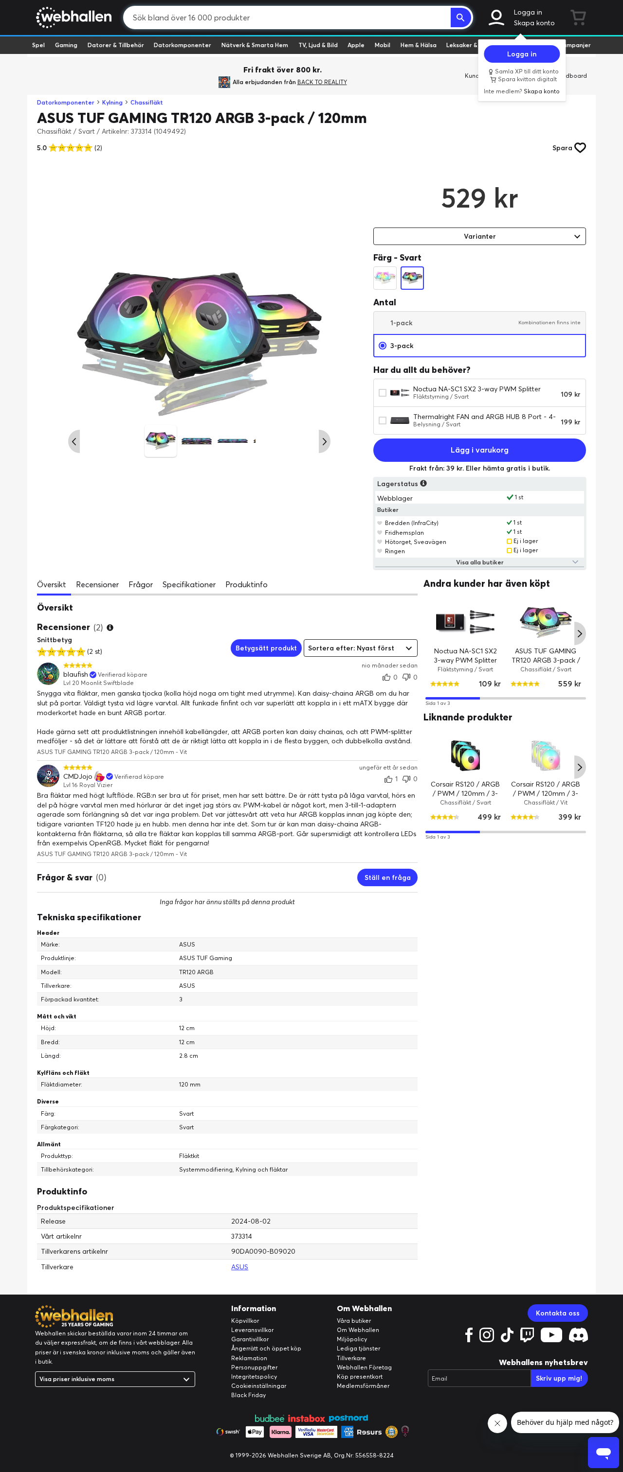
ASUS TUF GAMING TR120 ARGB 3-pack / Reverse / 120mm (546, 660)
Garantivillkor (250, 1339)
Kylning (112, 102)
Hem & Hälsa (419, 45)
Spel (38, 45)
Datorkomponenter (182, 45)
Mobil (382, 45)
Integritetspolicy (254, 1376)
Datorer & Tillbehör (116, 45)
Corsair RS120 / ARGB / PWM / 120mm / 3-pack (465, 793)
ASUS (239, 1266)
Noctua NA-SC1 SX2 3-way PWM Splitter (477, 389)
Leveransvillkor (252, 1329)
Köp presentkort (360, 1376)
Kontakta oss (558, 1313)
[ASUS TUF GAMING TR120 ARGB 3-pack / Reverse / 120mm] (546, 622)
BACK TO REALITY (322, 82)
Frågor (140, 584)
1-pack (485, 322)
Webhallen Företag (364, 1367)
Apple (356, 45)
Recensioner (97, 584)
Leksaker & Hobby (471, 45)
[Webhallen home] (72, 17)
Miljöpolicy (352, 1339)
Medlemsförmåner (363, 1385)
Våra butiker (354, 1320)
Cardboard (571, 75)
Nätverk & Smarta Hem (254, 45)
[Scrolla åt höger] (324, 441)
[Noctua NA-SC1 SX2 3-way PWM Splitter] (465, 622)
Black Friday (248, 1395)
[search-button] (461, 17)
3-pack (401, 345)
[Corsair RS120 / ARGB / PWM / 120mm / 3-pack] (465, 756)
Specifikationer (189, 584)
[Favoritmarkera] (380, 522)
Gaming (66, 45)
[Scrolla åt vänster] (74, 441)
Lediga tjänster (358, 1348)
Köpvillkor (245, 1320)
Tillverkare (351, 1358)
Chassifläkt (146, 102)
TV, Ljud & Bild (318, 45)
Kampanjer (575, 45)
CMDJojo (77, 776)
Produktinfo (246, 584)
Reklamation (249, 1358)
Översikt (51, 584)
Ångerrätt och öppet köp (266, 1348)
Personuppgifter (254, 1367)
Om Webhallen (358, 1329)
